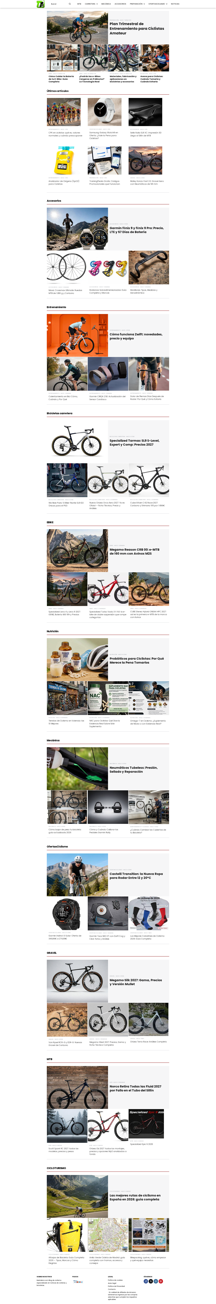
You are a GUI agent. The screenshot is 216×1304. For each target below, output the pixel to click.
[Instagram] (156, 1281)
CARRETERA (90, 4)
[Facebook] (146, 1281)
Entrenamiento (56, 307)
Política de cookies (115, 1280)
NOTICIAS (175, 4)
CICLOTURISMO (56, 1168)
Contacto (112, 1289)
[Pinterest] (161, 1281)
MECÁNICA (106, 4)
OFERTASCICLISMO (156, 4)
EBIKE (50, 522)
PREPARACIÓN (136, 4)
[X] (151, 1281)
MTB (79, 4)
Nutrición (52, 631)
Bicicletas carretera (59, 413)
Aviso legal (112, 1283)
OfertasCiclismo (57, 846)
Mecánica (53, 740)
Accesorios (54, 201)
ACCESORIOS (120, 4)
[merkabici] (41, 4)
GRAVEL (52, 953)
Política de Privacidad (116, 1286)
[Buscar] (69, 4)
